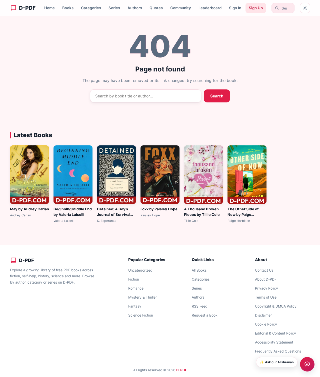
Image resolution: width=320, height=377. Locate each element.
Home (49, 7)
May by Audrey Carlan (29, 209)
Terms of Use (265, 297)
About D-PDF (265, 279)
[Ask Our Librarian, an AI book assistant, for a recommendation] (307, 364)
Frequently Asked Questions (278, 351)
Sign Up (256, 7)
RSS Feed (200, 306)
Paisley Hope (150, 215)
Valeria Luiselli (64, 221)
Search (217, 96)
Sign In (235, 7)
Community (180, 7)
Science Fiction (140, 315)
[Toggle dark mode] (305, 8)
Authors (135, 7)
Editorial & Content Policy (275, 333)
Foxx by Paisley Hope (159, 209)
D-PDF (181, 370)
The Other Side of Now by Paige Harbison (243, 214)
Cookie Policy (266, 324)
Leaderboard (210, 7)
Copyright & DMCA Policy (275, 306)
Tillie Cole (191, 221)
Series (114, 7)
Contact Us (264, 270)
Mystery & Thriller (142, 297)
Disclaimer (263, 315)
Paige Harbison (239, 221)
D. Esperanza (106, 221)
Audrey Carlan (20, 215)
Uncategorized (140, 270)
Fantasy (134, 306)
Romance (136, 288)
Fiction (133, 279)
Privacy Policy (266, 288)
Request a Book (205, 315)
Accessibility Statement (274, 342)
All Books (199, 270)
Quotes (156, 7)
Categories (91, 7)
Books (68, 7)
